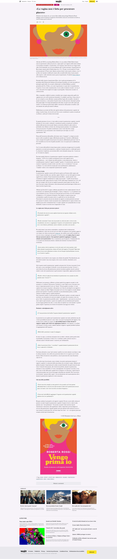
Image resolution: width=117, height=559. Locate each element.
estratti (46, 477)
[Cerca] (32, 1)
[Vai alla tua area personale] (97, 1)
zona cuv (58, 233)
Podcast (29, 1)
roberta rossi (39, 479)
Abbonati (92, 1)
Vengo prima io (50, 479)
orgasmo (65, 477)
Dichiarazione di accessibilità (76, 551)
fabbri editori (59, 477)
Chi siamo (30, 551)
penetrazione (71, 477)
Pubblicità (37, 551)
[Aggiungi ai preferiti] (43, 22)
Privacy (43, 551)
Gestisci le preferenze (52, 551)
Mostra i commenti (58, 483)
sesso (45, 479)
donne (41, 477)
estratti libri (52, 477)
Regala (86, 1)
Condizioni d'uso (64, 551)
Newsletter (24, 1)
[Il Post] (58, 1)
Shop (83, 1)
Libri (57, 4)
